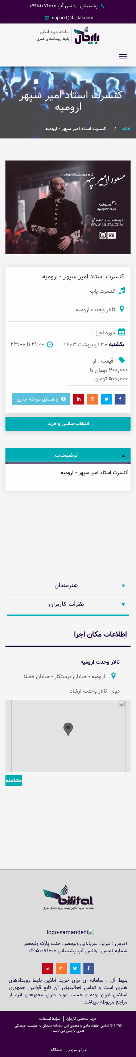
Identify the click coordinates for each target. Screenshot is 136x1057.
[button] (124, 167)
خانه (126, 129)
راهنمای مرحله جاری (39, 399)
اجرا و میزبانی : (75, 1050)
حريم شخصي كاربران (81, 1019)
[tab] (68, 455)
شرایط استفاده (50, 1019)
